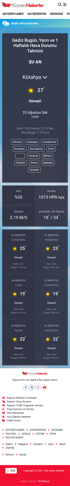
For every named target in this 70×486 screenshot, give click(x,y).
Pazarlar (20, 162)
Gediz (20, 155)
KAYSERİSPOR (37, 14)
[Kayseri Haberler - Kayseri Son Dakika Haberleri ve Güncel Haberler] (23, 5)
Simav (34, 162)
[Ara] (60, 4)
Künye (23, 454)
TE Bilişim (44, 481)
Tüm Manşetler (15, 412)
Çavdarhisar (49, 141)
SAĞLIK (26, 433)
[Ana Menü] (64, 4)
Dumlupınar (36, 148)
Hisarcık (33, 155)
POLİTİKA (11, 433)
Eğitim (9, 444)
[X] (32, 387)
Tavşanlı (34, 169)
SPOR (53, 433)
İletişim (10, 454)
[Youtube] (44, 387)
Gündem (38, 444)
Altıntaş (17, 141)
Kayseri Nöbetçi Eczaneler (22, 397)
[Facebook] (25, 387)
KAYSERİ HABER (13, 14)
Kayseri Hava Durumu (19, 401)
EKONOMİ (56, 14)
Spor (51, 444)
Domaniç (19, 148)
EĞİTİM (40, 433)
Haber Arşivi (14, 420)
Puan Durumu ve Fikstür (20, 409)
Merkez (47, 155)
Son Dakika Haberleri (19, 416)
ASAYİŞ (10, 447)
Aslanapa (32, 141)
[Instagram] (38, 387)
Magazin (23, 444)
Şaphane (47, 162)
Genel (62, 444)
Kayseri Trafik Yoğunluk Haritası (25, 405)
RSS (12, 470)
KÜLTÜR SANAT (14, 437)
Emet (51, 148)
